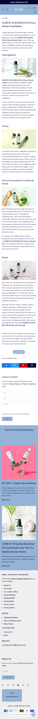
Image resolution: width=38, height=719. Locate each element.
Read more (6, 500)
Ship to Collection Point (12, 621)
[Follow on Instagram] (8, 685)
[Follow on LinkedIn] (28, 685)
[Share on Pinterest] (23, 365)
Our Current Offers (11, 592)
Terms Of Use (9, 604)
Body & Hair (28, 579)
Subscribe (8, 677)
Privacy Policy (14, 384)
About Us (7, 585)
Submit (7, 418)
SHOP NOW (19, 352)
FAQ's (6, 635)
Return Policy (8, 624)
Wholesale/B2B (9, 598)
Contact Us (8, 632)
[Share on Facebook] (6, 365)
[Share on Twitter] (15, 365)
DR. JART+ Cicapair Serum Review (19, 483)
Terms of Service (29, 384)
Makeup (20, 579)
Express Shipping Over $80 (19, 2)
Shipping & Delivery (11, 617)
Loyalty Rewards (10, 595)
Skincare (14, 579)
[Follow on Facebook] (3, 685)
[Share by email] (32, 365)
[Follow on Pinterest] (13, 685)
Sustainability (9, 601)
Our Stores (8, 588)
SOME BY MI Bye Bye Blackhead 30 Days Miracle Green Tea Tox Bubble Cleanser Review (18, 547)
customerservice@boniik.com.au (14, 645)
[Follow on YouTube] (18, 685)
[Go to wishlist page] (34, 8)
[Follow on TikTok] (23, 685)
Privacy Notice (9, 608)
